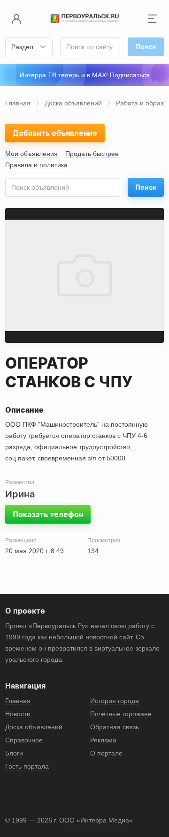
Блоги (14, 753)
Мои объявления (31, 153)
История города (114, 700)
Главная (18, 103)
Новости (18, 714)
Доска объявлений (73, 103)
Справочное (24, 740)
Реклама (103, 740)
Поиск (145, 187)
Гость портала (27, 766)
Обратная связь (114, 727)
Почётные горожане (121, 714)
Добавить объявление (55, 133)
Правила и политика (36, 165)
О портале (106, 753)
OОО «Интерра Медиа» (96, 820)
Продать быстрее (92, 153)
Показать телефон (48, 514)
